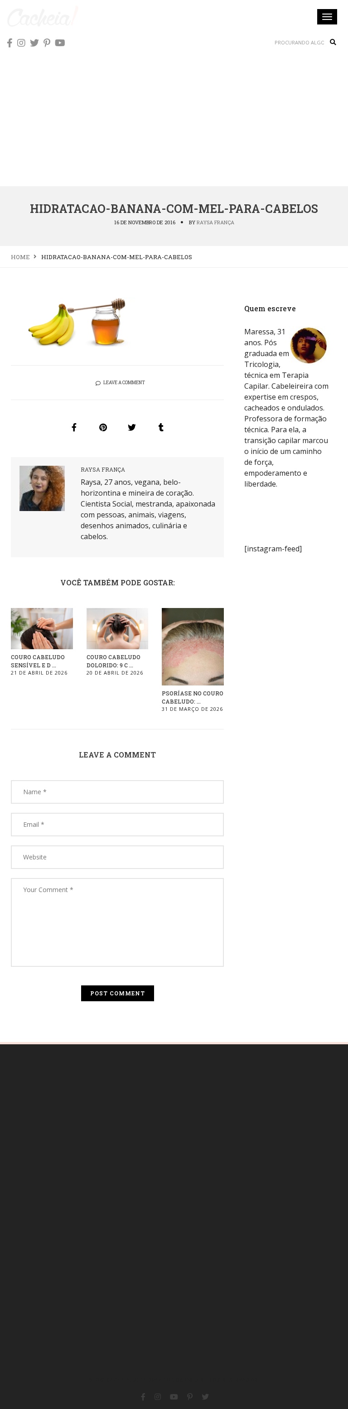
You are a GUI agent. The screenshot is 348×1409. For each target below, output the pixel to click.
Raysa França (215, 222)
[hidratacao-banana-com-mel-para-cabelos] (74, 427)
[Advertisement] (174, 117)
